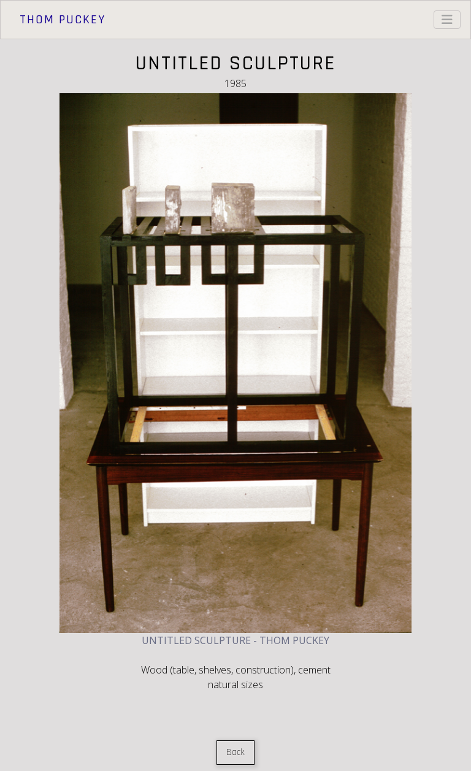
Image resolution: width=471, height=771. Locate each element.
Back (235, 752)
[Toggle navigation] (447, 19)
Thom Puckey (62, 20)
